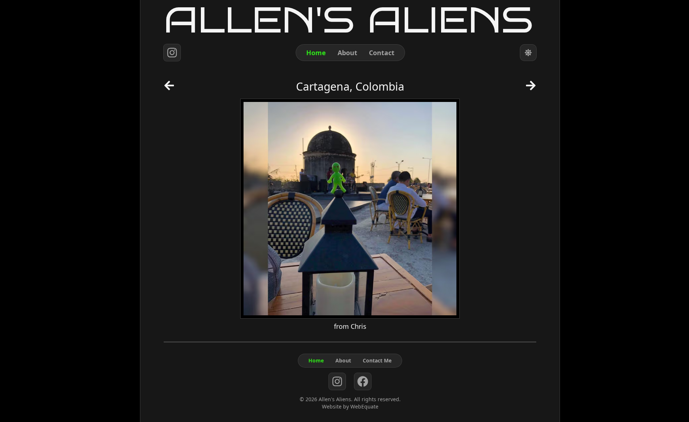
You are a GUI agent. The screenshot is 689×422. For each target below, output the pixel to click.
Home (316, 52)
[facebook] (362, 381)
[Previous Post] (169, 88)
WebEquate (364, 406)
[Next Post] (530, 88)
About (347, 52)
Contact (381, 52)
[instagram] (172, 52)
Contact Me (377, 360)
